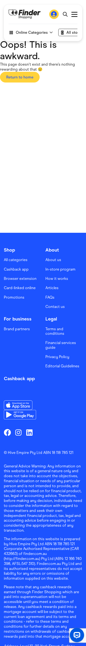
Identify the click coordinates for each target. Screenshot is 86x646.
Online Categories (32, 32)
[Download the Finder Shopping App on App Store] (20, 405)
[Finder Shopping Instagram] (18, 432)
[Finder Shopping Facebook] (7, 432)
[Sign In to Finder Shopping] (54, 14)
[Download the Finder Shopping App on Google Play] (20, 414)
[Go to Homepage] (25, 14)
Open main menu (74, 14)
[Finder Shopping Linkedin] (29, 432)
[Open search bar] (65, 14)
